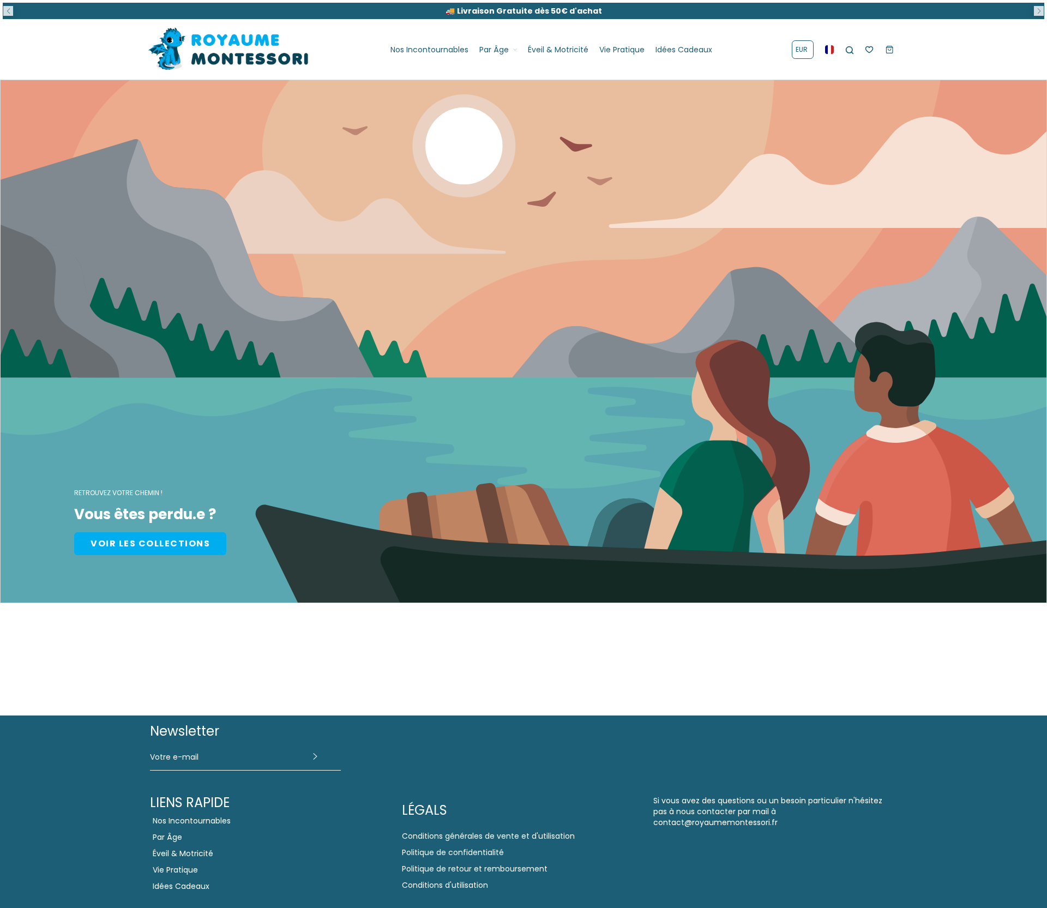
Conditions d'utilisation (445, 885)
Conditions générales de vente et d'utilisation (488, 836)
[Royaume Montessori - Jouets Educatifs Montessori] (229, 49)
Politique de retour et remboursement (474, 868)
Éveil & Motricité (183, 853)
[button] (8, 10)
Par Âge (167, 837)
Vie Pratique (175, 869)
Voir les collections (150, 543)
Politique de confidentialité (453, 852)
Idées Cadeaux (181, 886)
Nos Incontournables (192, 820)
